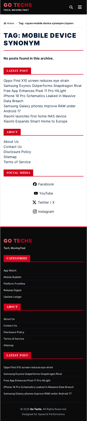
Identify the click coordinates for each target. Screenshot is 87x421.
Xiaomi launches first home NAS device (35, 116)
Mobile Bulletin (12, 277)
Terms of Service (17, 162)
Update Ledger (13, 296)
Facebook (46, 184)
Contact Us (13, 147)
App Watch (10, 270)
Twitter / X (46, 202)
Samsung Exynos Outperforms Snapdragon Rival (43, 85)
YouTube (46, 193)
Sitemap (10, 157)
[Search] (71, 7)
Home (10, 23)
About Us (11, 141)
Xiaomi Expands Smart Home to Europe (35, 121)
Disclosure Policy (17, 152)
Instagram (46, 211)
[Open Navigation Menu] (79, 7)
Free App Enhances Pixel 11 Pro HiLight (35, 91)
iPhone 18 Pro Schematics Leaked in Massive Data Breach (39, 387)
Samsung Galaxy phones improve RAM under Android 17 (38, 393)
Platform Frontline (14, 283)
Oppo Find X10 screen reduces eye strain (36, 80)
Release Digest (12, 290)
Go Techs (18, 5)
